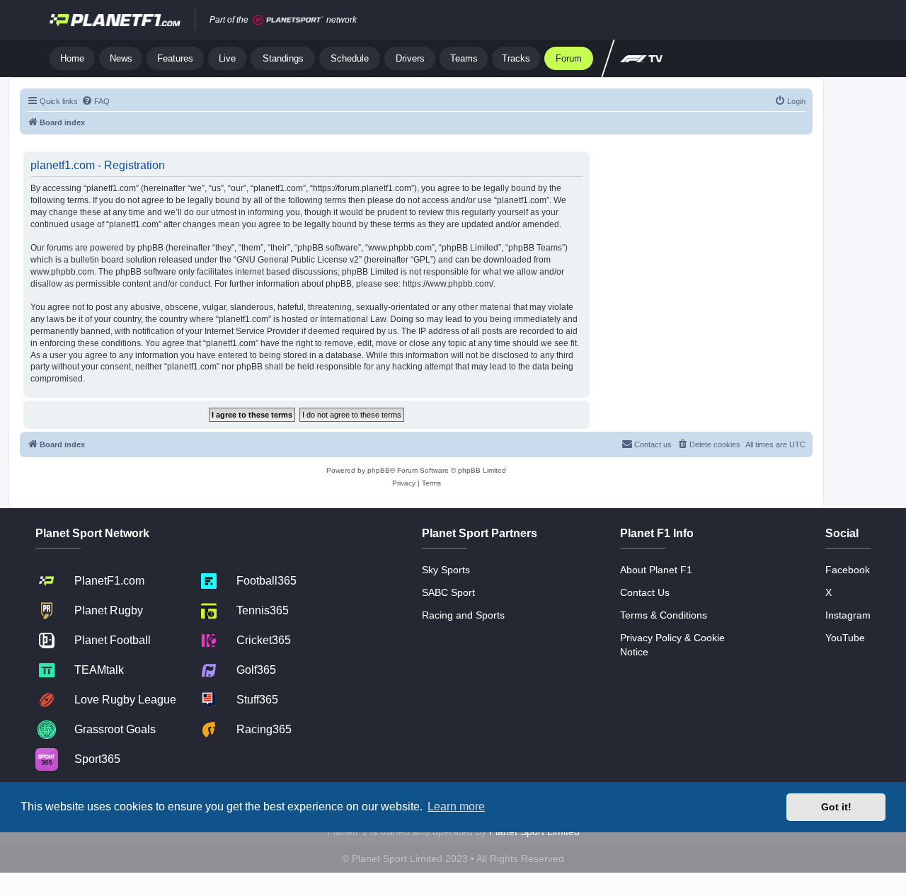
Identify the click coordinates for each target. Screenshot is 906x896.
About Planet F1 (656, 569)
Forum (569, 58)
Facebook (847, 569)
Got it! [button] (836, 806)
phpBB (378, 470)
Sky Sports (446, 569)
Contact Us (645, 592)
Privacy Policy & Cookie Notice (672, 644)
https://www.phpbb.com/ (448, 284)
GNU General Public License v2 (297, 260)
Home (72, 58)
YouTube (845, 637)
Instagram (848, 615)
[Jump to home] (115, 19)
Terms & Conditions (663, 615)
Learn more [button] (456, 806)
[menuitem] (95, 101)
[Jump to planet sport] (288, 20)
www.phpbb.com (62, 272)
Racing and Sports (463, 615)
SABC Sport (448, 592)
